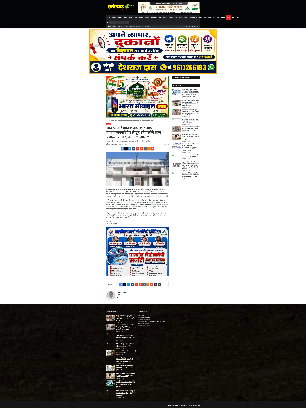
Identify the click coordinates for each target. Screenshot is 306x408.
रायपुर (136, 17)
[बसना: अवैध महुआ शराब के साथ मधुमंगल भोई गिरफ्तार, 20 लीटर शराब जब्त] (110, 368)
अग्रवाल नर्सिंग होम (193, 17)
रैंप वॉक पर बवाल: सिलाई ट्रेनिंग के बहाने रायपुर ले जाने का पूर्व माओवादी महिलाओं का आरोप (125, 345)
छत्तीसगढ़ (120, 17)
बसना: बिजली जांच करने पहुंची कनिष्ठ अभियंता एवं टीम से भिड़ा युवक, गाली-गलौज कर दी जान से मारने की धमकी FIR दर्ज (126, 318)
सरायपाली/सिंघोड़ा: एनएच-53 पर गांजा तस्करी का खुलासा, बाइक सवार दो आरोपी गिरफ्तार (191, 128)
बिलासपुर (223, 17)
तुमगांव (209, 17)
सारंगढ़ (233, 17)
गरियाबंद (114, 17)
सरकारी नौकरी (154, 17)
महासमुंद (131, 17)
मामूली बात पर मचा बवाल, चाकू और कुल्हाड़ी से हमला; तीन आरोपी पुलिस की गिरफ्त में (190, 120)
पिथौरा (180, 17)
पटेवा (176, 17)
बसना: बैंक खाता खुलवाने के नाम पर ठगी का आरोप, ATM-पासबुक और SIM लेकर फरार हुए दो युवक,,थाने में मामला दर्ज (126, 393)
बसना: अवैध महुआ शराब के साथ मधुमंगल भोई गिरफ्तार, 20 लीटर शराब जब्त (124, 367)
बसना (160, 17)
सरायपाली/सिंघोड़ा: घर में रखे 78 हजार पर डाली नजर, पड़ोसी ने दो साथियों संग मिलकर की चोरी (190, 174)
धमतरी (218, 17)
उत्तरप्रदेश (165, 17)
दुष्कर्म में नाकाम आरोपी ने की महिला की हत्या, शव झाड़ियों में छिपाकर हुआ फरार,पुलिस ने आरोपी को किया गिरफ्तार (125, 383)
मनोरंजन (125, 17)
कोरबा (205, 17)
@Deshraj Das (112, 144)
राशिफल (141, 17)
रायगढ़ (228, 17)
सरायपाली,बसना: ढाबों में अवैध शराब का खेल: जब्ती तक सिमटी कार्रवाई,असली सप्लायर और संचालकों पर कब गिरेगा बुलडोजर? (126, 327)
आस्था (200, 17)
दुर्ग (213, 17)
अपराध (108, 17)
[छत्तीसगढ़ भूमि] (121, 7)
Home (109, 120)
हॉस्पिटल (185, 17)
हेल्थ (238, 17)
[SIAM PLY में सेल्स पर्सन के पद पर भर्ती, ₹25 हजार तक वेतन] (110, 353)
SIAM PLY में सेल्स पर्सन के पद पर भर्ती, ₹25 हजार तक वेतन (126, 352)
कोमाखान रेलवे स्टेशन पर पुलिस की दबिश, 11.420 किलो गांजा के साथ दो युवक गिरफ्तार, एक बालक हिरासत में (190, 103)
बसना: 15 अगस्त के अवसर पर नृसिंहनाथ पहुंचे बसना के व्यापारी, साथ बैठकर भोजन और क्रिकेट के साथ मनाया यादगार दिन (125, 336)
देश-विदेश (147, 17)
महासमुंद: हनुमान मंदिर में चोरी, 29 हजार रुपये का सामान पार (190, 155)
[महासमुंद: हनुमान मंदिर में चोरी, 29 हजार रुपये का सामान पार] (176, 157)
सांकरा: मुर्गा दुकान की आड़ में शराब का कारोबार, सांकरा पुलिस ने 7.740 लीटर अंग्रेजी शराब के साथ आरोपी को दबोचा (139, 26)
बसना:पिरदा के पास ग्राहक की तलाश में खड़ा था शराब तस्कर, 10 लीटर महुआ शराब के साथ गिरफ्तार (190, 137)
